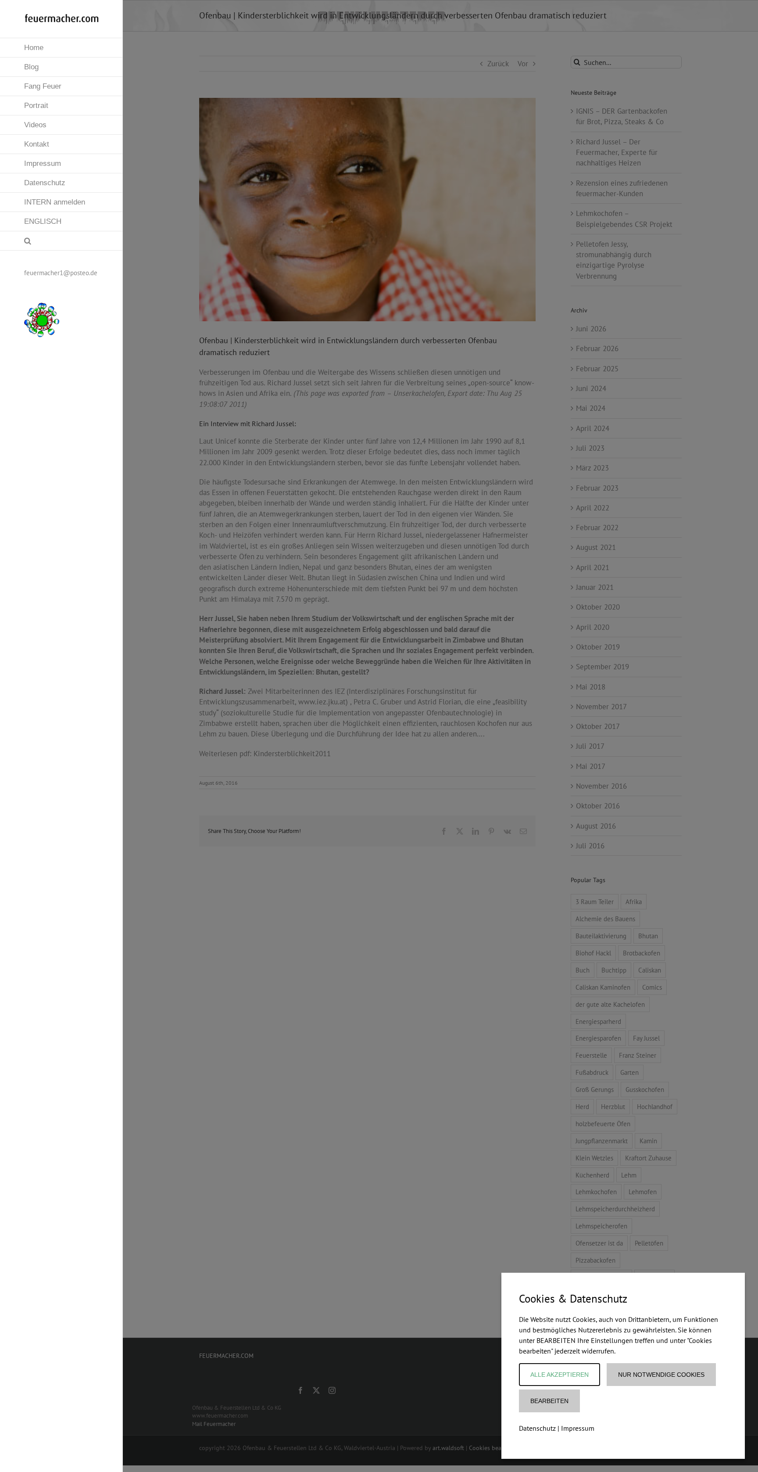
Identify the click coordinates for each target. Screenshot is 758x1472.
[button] (61, 241)
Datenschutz (537, 1428)
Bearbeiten (549, 1400)
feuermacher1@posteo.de (60, 273)
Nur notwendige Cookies (661, 1374)
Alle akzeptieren (559, 1374)
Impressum (577, 1428)
